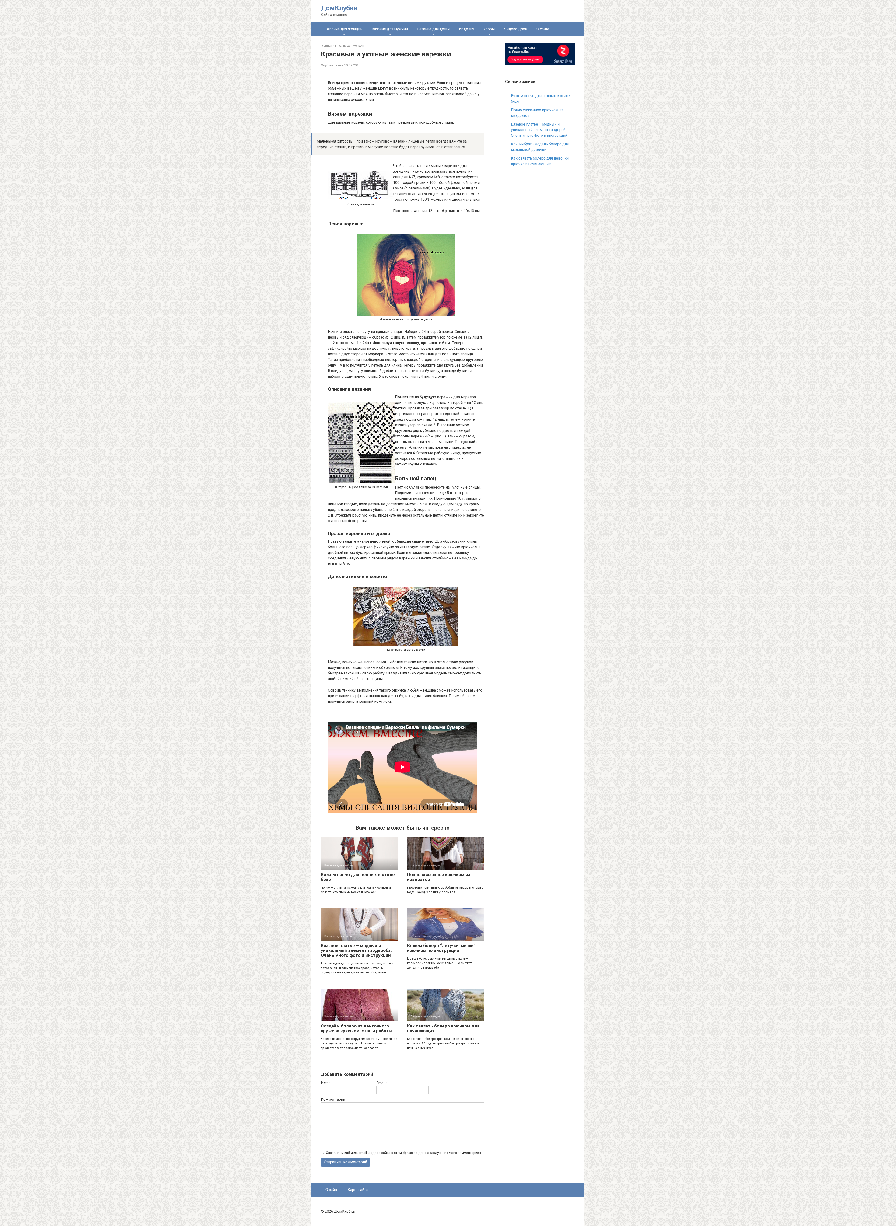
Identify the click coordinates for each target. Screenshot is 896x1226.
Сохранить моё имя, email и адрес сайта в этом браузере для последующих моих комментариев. (404, 1153)
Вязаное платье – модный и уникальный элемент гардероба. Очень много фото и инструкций (356, 950)
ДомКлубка (339, 8)
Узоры (489, 29)
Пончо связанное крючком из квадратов (438, 877)
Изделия (466, 29)
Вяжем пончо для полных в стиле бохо (358, 877)
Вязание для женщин (344, 29)
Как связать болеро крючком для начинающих (443, 1028)
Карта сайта (358, 1190)
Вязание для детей (433, 29)
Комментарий (333, 1099)
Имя (326, 1083)
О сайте (542, 29)
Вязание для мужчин (390, 29)
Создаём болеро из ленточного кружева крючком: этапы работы (356, 1028)
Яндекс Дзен (515, 29)
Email (382, 1083)
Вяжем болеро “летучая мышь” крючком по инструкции (441, 948)
